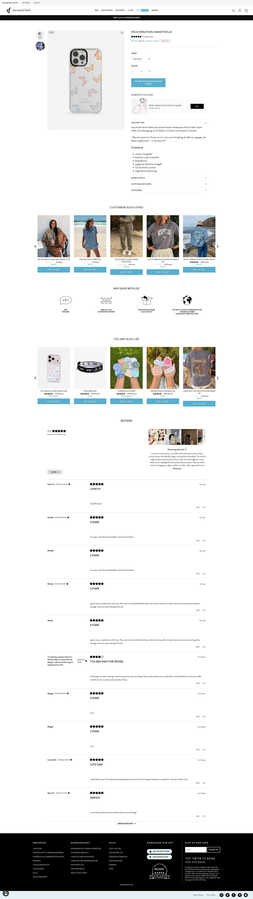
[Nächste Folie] (204, 437)
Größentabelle (78, 869)
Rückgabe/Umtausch (80, 852)
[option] (126, 17)
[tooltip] (186, 449)
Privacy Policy (210, 895)
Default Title (137, 118)
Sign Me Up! (213, 849)
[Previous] (35, 246)
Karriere (112, 865)
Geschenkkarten (40, 877)
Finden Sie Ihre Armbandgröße (84, 861)
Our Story (37, 848)
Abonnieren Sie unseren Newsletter (86, 848)
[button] (142, 36)
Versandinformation (118, 857)
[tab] (168, 122)
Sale (142, 10)
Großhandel (39, 869)
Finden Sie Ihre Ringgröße (82, 857)
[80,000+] (159, 878)
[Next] (217, 246)
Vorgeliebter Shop (41, 865)
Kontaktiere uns (116, 852)
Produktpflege (77, 865)
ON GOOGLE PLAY (160, 857)
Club (130, 10)
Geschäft (120, 10)
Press (111, 869)
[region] (177, 437)
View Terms (195, 880)
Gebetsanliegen (115, 861)
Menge (134, 66)
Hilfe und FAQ (115, 848)
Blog (35, 873)
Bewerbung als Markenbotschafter (48, 857)
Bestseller (107, 10)
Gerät (134, 53)
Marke (155, 10)
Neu (97, 10)
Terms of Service (198, 895)
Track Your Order (79, 873)
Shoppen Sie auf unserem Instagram (48, 852)
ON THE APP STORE (161, 851)
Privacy (203, 880)
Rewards (36, 861)
